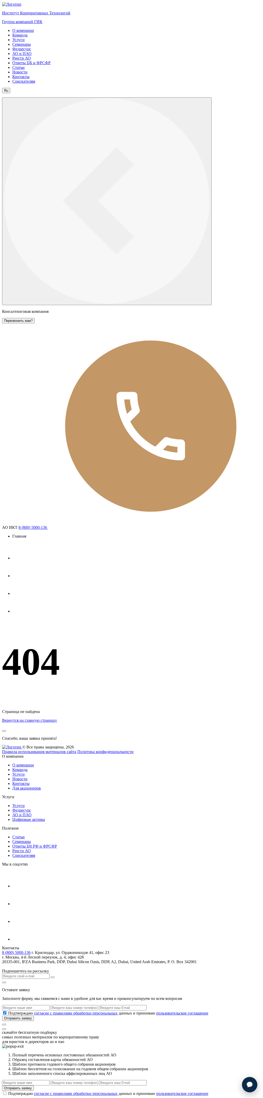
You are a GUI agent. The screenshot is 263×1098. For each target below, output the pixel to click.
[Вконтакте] (20, 593)
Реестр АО (21, 58)
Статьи (18, 67)
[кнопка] (4, 1024)
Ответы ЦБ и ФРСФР (31, 63)
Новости (19, 72)
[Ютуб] (20, 576)
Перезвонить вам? (18, 321)
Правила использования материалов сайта (39, 751)
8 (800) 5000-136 (33, 527)
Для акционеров (26, 788)
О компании (23, 30)
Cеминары (21, 841)
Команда (19, 35)
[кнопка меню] (107, 201)
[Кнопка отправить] (53, 977)
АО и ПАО (22, 53)
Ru (6, 90)
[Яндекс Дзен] (20, 611)
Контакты (21, 76)
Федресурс (21, 49)
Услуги (18, 39)
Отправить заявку (18, 1018)
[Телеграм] (20, 558)
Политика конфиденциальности (105, 751)
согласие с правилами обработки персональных (76, 1013)
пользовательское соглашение (182, 1013)
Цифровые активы (28, 819)
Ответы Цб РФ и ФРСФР (34, 846)
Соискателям (23, 81)
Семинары (21, 44)
